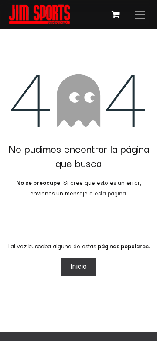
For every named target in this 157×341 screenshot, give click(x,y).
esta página (110, 193)
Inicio (78, 266)
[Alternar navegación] (140, 14)
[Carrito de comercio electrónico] (115, 14)
